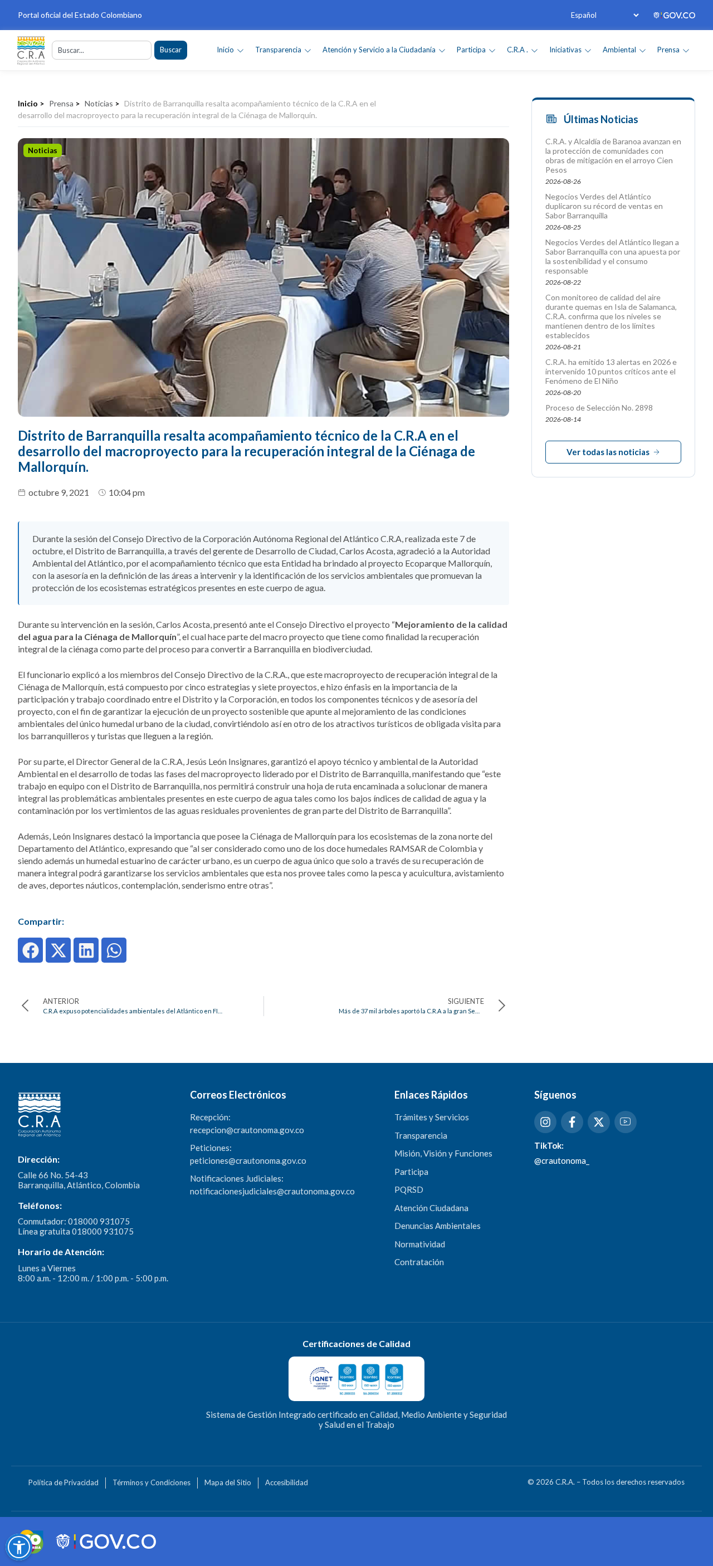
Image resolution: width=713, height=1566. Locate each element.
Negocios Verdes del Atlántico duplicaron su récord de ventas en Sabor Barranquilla (604, 206)
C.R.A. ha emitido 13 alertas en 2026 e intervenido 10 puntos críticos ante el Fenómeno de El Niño (611, 371)
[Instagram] (545, 1122)
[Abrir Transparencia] (307, 50)
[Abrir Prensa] (686, 50)
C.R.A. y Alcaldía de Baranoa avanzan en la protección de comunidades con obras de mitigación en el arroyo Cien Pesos (613, 155)
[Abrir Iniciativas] (588, 50)
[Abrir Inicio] (240, 50)
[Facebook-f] (572, 1122)
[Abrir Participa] (492, 50)
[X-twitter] (599, 1122)
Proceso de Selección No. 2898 (599, 407)
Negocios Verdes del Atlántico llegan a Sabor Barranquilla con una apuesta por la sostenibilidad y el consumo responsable (612, 256)
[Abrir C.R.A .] (534, 50)
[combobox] (102, 50)
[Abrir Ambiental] (642, 50)
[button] (30, 950)
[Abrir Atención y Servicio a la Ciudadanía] (442, 50)
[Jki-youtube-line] (625, 1122)
